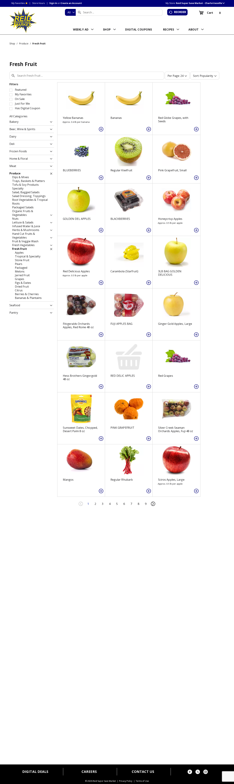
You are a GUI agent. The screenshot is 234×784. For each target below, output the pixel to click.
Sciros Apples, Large (171, 480)
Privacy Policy (125, 781)
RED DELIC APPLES (122, 376)
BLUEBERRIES (72, 170)
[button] (200, 3)
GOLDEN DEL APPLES (77, 219)
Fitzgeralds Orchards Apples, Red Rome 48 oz (78, 325)
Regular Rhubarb (121, 480)
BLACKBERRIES (120, 219)
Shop (12, 43)
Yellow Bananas (73, 118)
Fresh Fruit (39, 43)
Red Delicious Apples (76, 271)
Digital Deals (35, 772)
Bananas (116, 118)
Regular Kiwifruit (121, 170)
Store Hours (38, 3)
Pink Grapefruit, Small (172, 170)
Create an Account (71, 3)
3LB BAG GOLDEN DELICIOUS (169, 273)
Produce (23, 43)
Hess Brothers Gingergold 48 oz (80, 377)
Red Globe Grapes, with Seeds (173, 119)
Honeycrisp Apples (170, 219)
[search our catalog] (79, 12)
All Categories (18, 116)
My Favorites (18, 3)
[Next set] (153, 503)
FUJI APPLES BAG (121, 324)
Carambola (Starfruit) (124, 271)
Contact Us (143, 772)
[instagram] (205, 772)
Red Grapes (165, 376)
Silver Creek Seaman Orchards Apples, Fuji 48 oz (175, 429)
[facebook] (190, 772)
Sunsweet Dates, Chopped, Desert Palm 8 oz (80, 429)
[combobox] (70, 12)
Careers (89, 772)
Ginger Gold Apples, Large (175, 324)
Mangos (68, 480)
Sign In (53, 3)
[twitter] (197, 772)
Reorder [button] (180, 12)
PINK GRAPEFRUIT (122, 428)
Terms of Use (142, 781)
